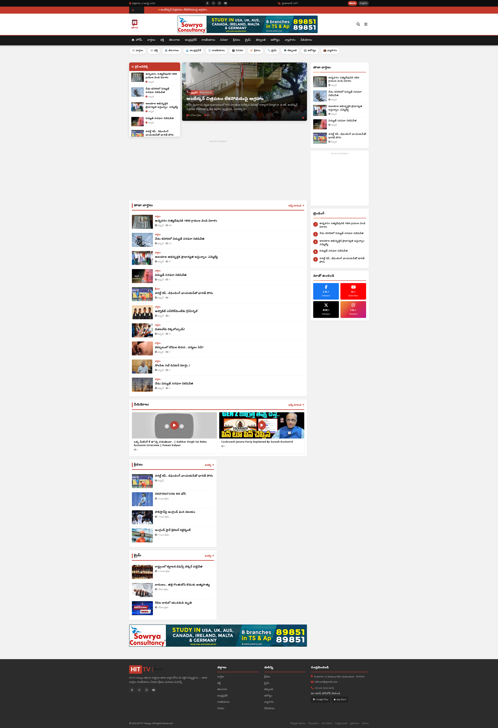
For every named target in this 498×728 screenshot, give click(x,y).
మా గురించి (327, 723)
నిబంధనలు (313, 723)
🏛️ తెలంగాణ (172, 50)
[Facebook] (132, 690)
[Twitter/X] (139, 690)
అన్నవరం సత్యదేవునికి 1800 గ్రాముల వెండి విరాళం (343, 79)
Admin (365, 723)
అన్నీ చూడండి (294, 206)
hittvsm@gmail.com (326, 682)
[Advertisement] (218, 171)
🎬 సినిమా (237, 50)
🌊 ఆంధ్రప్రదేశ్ (193, 50)
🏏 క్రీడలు (255, 50)
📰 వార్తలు (137, 50)
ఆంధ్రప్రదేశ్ (190, 40)
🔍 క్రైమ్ (272, 50)
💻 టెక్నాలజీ (290, 50)
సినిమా (224, 40)
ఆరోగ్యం (275, 40)
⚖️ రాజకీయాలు (216, 50)
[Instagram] (146, 690)
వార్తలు (151, 40)
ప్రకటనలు (354, 723)
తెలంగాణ (174, 40)
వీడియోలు (306, 40)
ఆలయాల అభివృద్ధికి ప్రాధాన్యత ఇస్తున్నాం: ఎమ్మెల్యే (345, 108)
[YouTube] (154, 690)
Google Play (322, 699)
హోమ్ (138, 40)
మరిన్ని (208, 465)
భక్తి (162, 40)
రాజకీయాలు (208, 40)
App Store (341, 699)
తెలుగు (352, 3)
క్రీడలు (236, 40)
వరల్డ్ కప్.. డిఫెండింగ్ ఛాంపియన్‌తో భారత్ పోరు (347, 136)
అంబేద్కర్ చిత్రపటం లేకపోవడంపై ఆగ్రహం (144, 10)
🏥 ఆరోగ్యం (310, 50)
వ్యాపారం (290, 40)
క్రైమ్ (248, 40)
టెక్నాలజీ (261, 40)
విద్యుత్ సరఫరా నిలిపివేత (342, 121)
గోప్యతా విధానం (298, 723)
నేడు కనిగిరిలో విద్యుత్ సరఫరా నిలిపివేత (345, 93)
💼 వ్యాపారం (330, 50)
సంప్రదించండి (341, 723)
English (363, 3)
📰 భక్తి (154, 50)
